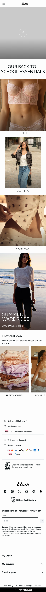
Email (4, 515)
